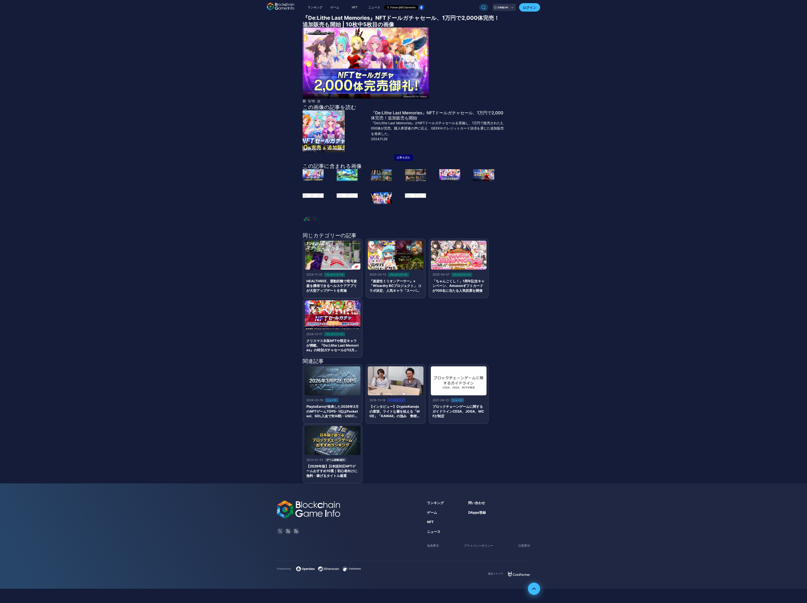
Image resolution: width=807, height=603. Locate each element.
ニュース (433, 531)
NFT (354, 7)
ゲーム (334, 7)
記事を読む (403, 157)
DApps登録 (477, 512)
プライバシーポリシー (478, 545)
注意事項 (524, 545)
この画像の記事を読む (329, 107)
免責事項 (433, 545)
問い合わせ (476, 503)
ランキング (315, 7)
